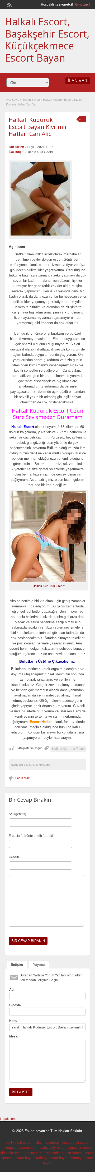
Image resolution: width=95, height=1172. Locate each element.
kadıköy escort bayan (51, 1158)
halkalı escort (44, 1143)
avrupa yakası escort (19, 1148)
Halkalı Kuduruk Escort (68, 749)
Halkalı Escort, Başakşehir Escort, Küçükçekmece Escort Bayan (47, 39)
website (14, 857)
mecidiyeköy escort (51, 1148)
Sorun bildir (22, 777)
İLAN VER (78, 81)
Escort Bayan (31, 99)
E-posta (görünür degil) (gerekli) (32, 836)
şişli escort (63, 1143)
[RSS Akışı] (9, 4)
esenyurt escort (37, 1153)
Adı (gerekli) (17, 814)
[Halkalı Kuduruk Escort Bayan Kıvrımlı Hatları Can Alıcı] (40, 199)
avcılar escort (60, 1153)
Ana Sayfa (12, 99)
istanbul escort (83, 1153)
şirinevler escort (80, 1148)
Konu (13, 1021)
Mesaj (13, 1036)
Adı (11, 989)
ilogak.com (8, 1119)
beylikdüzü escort (19, 1143)
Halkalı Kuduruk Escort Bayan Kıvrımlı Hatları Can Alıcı (37, 126)
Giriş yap (81, 4)
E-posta (15, 1005)
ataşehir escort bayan (17, 1158)
